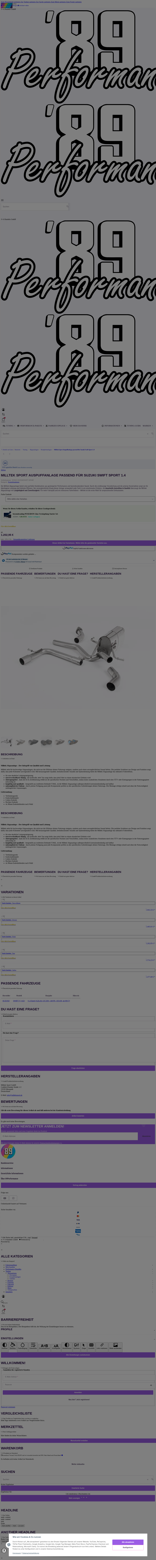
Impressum (17, 1553)
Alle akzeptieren (128, 1542)
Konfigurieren (128, 1547)
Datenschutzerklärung (30, 1553)
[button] (4, 1550)
